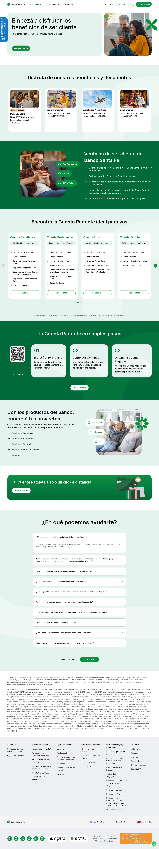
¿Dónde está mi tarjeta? (41, 749)
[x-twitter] (22, 838)
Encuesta (60, 774)
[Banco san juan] (120, 822)
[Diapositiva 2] (81, 302)
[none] (79, 537)
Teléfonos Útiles (63, 753)
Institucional (135, 749)
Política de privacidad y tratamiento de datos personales (115, 761)
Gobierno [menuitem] (69, 4)
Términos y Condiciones (104, 841)
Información (135, 757)
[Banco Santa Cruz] (97, 822)
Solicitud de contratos (114, 790)
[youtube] (35, 838)
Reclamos (61, 763)
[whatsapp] (29, 838)
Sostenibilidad (136, 761)
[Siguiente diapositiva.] (155, 266)
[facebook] (9, 838)
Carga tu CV (136, 769)
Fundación (135, 753)
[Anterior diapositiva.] (3, 266)
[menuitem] (36, 4)
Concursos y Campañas (115, 810)
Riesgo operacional (89, 762)
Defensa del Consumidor (116, 794)
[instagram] (16, 838)
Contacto (60, 749)
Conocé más (24, 293)
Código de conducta (139, 765)
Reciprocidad (87, 766)
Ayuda (112, 4)
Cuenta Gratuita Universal (42, 773)
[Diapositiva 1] (78, 302)
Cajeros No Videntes (15, 755)
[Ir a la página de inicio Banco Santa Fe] (16, 4)
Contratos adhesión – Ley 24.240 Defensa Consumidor (116, 783)
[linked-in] (42, 838)
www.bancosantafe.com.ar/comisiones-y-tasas (98, 728)
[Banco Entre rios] (144, 822)
